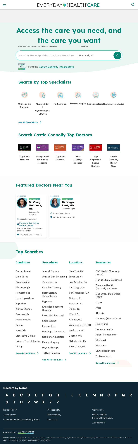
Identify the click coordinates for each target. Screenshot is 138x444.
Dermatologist (78, 103)
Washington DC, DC (80, 325)
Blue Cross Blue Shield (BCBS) (108, 295)
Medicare (101, 345)
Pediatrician (60, 103)
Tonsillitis (21, 330)
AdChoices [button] (97, 422)
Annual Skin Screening (54, 276)
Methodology (54, 414)
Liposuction (48, 326)
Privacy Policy (10, 409)
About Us (52, 419)
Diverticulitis (23, 282)
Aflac (98, 307)
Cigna (99, 302)
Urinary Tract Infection (28, 341)
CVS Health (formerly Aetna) (108, 273)
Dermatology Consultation (49, 294)
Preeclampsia (23, 319)
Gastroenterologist (113, 104)
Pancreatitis (22, 314)
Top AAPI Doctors (60, 158)
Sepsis (19, 325)
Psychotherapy (50, 347)
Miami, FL (74, 314)
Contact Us (98, 409)
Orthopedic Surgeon (24, 105)
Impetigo (21, 303)
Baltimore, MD (76, 330)
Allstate (100, 313)
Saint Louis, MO (77, 346)
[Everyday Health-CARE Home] (68, 5)
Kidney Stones (24, 309)
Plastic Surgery (50, 342)
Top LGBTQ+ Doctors (78, 159)
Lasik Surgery (49, 320)
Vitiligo (19, 346)
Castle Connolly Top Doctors (56, 66)
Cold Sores (22, 276)
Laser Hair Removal (53, 315)
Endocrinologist (95, 103)
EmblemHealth (104, 356)
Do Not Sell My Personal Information (102, 416)
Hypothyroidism (25, 298)
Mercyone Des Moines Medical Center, (29, 224)
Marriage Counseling (53, 331)
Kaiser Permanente (106, 334)
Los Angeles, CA (78, 282)
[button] (133, 4)
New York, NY (76, 271)
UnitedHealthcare (105, 350)
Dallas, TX (74, 309)
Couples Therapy (51, 287)
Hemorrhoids (23, 292)
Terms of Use (9, 414)
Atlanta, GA (75, 319)
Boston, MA (75, 335)
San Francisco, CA (79, 292)
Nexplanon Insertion (53, 336)
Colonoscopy (49, 282)
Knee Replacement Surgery (52, 308)
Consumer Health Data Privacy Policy (21, 419)
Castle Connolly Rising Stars (113, 161)
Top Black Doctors (24, 158)
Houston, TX (76, 303)
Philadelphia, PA (77, 341)
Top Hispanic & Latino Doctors (95, 161)
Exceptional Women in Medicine (42, 159)
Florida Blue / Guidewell (109, 279)
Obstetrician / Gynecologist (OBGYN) (42, 109)
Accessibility (54, 409)
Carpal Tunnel (23, 271)
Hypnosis (47, 301)
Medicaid (101, 340)
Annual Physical (50, 271)
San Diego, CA (77, 287)
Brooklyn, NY (76, 276)
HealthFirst (102, 324)
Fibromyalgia (23, 287)
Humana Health (104, 329)
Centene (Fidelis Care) (108, 318)
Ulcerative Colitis (25, 335)
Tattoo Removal (51, 353)
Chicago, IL (75, 298)
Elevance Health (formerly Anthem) (106, 287)
